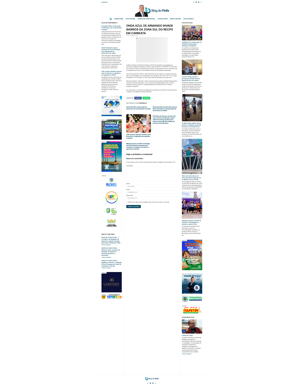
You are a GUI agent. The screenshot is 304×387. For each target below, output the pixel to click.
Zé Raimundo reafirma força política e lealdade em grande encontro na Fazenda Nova (191, 125)
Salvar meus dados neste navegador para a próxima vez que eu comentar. (148, 202)
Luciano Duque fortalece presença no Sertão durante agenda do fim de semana (191, 78)
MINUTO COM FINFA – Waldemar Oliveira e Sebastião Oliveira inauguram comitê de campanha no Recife (111, 263)
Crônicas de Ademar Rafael (146, 18)
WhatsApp (146, 98)
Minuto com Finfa (175, 18)
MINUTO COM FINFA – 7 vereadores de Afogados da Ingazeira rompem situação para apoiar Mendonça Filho (110, 240)
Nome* (128, 183)
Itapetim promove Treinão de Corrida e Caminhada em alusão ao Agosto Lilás (191, 222)
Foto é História (130, 18)
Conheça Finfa (118, 18)
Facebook (138, 98)
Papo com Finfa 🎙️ (188, 18)
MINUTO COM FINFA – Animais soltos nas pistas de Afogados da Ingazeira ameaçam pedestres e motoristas (110, 251)
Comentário (129, 166)
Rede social (129, 195)
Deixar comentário (106, 244)
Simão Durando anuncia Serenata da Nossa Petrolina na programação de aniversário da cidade (110, 50)
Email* (128, 189)
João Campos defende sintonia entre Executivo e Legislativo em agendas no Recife (111, 73)
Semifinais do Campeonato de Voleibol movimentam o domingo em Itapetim (192, 44)
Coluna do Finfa (163, 18)
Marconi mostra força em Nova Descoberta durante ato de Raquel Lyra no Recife (191, 177)
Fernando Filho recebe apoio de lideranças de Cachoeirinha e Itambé (111, 27)
